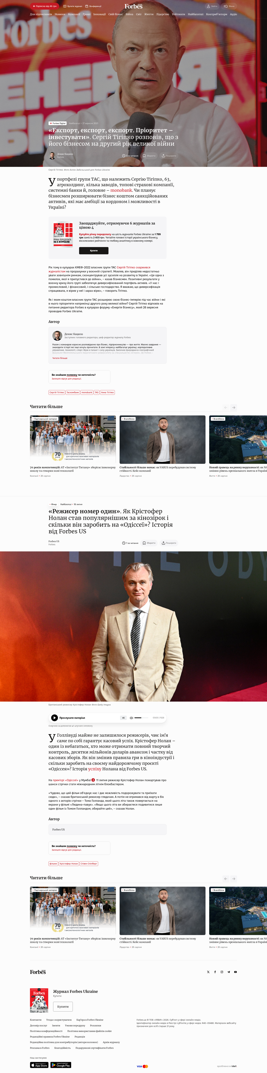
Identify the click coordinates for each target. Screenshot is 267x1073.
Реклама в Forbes (39, 1048)
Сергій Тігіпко (126, 267)
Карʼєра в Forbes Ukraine (89, 1019)
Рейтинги (178, 14)
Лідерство (162, 14)
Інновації (99, 14)
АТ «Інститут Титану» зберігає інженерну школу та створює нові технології (73, 469)
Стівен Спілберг (89, 863)
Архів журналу (111, 1042)
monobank (121, 190)
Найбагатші (195, 14)
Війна (129, 14)
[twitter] (208, 972)
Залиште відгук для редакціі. (67, 378)
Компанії (74, 14)
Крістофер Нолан (69, 863)
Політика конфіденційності (46, 1031)
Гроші (87, 14)
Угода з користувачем (59, 1019)
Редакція (80, 1036)
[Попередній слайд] (225, 878)
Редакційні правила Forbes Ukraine (50, 1036)
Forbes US (54, 541)
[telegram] (228, 972)
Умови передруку (75, 1025)
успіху (94, 768)
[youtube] (235, 972)
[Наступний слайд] (233, 407)
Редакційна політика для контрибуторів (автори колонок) (64, 1042)
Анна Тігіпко (107, 392)
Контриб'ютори (216, 14)
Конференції (95, 6)
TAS (96, 392)
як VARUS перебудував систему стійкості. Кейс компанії (158, 469)
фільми (53, 863)
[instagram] (221, 972)
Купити (94, 250)
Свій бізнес (115, 14)
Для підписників (41, 14)
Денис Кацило (65, 154)
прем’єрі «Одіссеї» (65, 780)
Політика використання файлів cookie (89, 1031)
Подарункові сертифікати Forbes (95, 1048)
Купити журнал (75, 6)
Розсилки (95, 1025)
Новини (60, 14)
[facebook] (215, 972)
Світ (139, 14)
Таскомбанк (73, 392)
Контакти (35, 1019)
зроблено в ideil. (227, 1066)
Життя (148, 14)
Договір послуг (38, 1025)
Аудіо (233, 14)
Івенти (56, 1025)
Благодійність (62, 1048)
